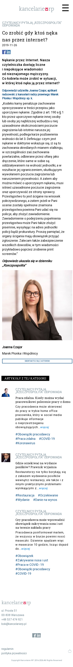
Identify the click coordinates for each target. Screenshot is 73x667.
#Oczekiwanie (48, 495)
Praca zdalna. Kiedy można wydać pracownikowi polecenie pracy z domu (43, 400)
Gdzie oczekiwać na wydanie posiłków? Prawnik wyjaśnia (36, 465)
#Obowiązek (24, 556)
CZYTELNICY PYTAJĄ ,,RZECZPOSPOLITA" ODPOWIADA (32, 24)
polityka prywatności (14, 653)
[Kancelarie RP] (36, 11)
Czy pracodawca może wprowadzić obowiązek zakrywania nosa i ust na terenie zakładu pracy (40, 523)
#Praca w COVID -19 (29, 565)
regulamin (7, 649)
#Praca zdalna (25, 439)
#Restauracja (24, 495)
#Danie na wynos (45, 500)
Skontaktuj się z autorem (37, 361)
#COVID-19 (47, 439)
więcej (44, 427)
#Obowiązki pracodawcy (32, 434)
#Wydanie (22, 500)
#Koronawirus (25, 443)
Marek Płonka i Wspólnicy (20, 353)
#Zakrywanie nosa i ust (31, 560)
